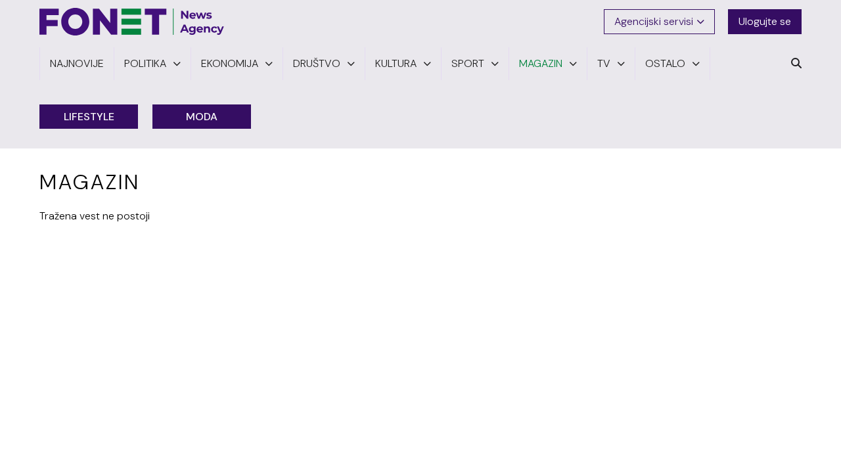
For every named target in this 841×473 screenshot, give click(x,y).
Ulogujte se (765, 21)
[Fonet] (132, 21)
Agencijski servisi (653, 21)
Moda (201, 117)
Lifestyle (89, 117)
